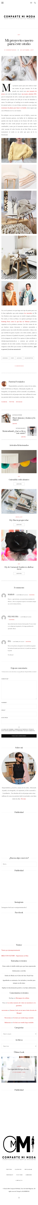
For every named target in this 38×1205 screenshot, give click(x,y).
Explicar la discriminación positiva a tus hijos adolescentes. (19, 988)
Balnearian (8, 1023)
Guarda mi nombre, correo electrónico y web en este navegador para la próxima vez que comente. (18, 730)
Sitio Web (4, 717)
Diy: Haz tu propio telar (19, 520)
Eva (9, 641)
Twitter (11, 402)
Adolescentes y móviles (19, 971)
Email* (3, 710)
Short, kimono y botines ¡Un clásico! (23, 419)
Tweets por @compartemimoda (10, 950)
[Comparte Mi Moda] (19, 17)
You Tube (19, 1174)
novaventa (5, 1010)
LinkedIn (29, 1174)
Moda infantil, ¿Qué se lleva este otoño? (14, 432)
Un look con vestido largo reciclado (23, 1018)
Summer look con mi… (19, 1069)
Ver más (23, 799)
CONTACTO (19, 1180)
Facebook (4, 402)
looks (19, 1066)
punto (12, 358)
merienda (5, 358)
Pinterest (9, 1174)
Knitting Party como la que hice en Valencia (15, 322)
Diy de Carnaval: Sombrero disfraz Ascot (19, 568)
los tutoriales (28, 313)
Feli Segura (13, 617)
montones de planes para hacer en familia (13, 108)
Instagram (19, 402)
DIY (19, 34)
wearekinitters (29, 358)
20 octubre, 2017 (27, 50)
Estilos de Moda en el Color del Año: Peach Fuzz (19, 976)
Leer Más (19, 483)
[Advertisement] (19, 835)
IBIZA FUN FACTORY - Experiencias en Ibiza (14, 956)
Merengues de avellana (22, 998)
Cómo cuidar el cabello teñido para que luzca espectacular (19, 966)
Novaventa (8, 1018)
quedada (19, 358)
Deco (18, 517)
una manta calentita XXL (29, 94)
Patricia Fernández (17, 382)
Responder (31, 595)
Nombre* (4, 702)
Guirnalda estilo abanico (19, 480)
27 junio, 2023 (19, 1072)
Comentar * (5, 679)
